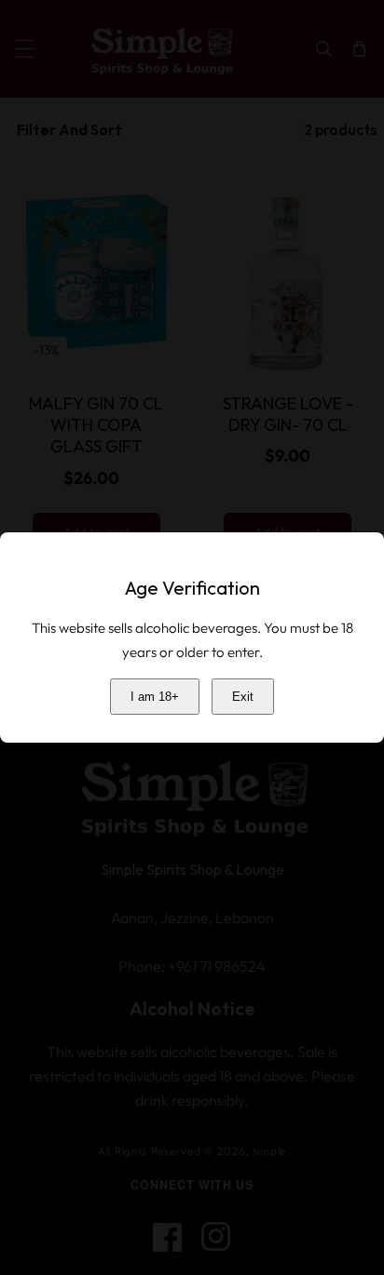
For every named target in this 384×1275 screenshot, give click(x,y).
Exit (243, 697)
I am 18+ (154, 697)
